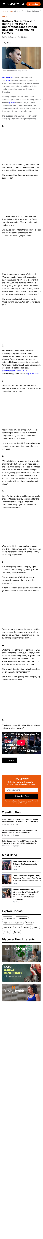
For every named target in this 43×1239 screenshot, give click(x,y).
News (11, 11)
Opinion (17, 932)
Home (4, 11)
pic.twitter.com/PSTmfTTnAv (14, 370)
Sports (17, 927)
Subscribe (33, 4)
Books (35, 927)
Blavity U (7, 927)
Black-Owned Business (12, 923)
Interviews (7, 918)
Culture (29, 923)
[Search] (23, 4)
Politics (6, 932)
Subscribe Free (22, 796)
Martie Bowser (10, 37)
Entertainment (21, 918)
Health (26, 927)
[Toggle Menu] (3, 4)
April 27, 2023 (33, 373)
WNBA (9, 80)
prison (12, 102)
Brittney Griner (8, 77)
